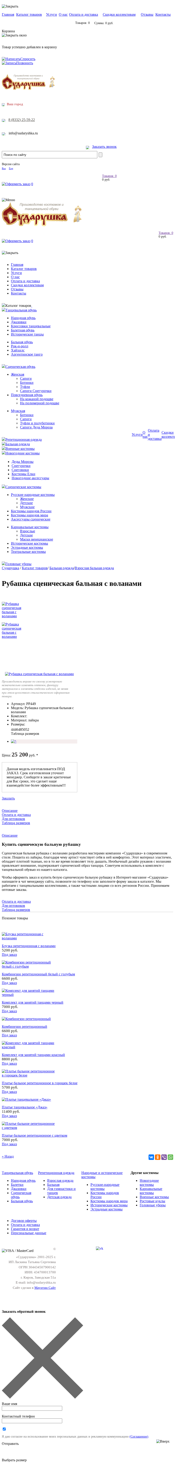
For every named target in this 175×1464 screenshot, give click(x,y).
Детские (26, 503)
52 (27, 729)
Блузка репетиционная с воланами (29, 946)
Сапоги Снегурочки (35, 391)
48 (20, 729)
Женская (17, 374)
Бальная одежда (17, 444)
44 (13, 729)
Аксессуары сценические (30, 519)
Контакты (163, 14)
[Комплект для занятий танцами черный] (29, 995)
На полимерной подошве (39, 403)
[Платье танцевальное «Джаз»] (26, 1099)
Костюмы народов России (31, 511)
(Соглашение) (138, 1436)
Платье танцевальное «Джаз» (24, 1107)
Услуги (51, 14)
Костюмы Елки (23, 474)
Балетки (17, 1185)
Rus (4, 168)
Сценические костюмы (23, 487)
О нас (63, 14)
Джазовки (18, 322)
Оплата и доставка (83, 14)
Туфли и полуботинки (37, 423)
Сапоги (26, 378)
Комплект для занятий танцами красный (33, 1055)
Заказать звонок (104, 147)
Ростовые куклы (152, 1201)
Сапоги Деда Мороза (36, 427)
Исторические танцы (27, 334)
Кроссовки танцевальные (31, 326)
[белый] (13, 741)
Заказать (8, 798)
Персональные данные (28, 1233)
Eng (11, 168)
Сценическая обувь (20, 367)
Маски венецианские (36, 539)
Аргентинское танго (27, 354)
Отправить (10, 1444)
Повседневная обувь (27, 395)
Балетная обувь (22, 330)
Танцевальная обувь (21, 310)
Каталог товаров (29, 14)
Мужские (27, 507)
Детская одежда (59, 1197)
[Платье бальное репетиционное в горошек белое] (29, 1075)
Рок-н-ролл (19, 346)
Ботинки (26, 383)
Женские (27, 499)
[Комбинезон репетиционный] (26, 1019)
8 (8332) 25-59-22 (21, 120)
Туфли (25, 387)
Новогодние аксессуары (30, 478)
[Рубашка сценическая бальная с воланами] (39, 674)
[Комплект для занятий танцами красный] (29, 1047)
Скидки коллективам (119, 14)
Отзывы (147, 14)
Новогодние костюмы (22, 453)
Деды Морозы (22, 462)
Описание (10, 811)
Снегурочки (21, 466)
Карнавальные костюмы (30, 527)
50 (24, 729)
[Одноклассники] (157, 1157)
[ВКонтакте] (151, 1157)
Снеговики (20, 470)
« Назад (8, 1156)
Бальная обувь (22, 342)
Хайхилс (18, 350)
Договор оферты (24, 1221)
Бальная (53, 1185)
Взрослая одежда (60, 1180)
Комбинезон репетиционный (24, 1026)
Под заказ (9, 954)
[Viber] (164, 1157)
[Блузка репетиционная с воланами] (29, 938)
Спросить (27, 59)
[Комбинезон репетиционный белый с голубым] (29, 966)
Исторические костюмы (29, 543)
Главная (8, 14)
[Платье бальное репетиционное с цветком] (29, 1128)
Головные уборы (18, 564)
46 (16, 729)
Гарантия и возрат (25, 1229)
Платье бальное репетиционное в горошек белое (39, 1083)
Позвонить (24, 63)
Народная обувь (23, 318)
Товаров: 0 (109, 176)
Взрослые (27, 531)
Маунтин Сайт (45, 1288)
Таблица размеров (25, 734)
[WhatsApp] (170, 1157)
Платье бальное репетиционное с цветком (34, 1135)
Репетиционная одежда (23, 439)
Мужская (18, 411)
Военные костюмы (20, 449)
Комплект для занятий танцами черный (32, 1002)
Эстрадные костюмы (27, 547)
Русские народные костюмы (33, 495)
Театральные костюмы (28, 552)
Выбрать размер (14, 1460)
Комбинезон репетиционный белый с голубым (38, 974)
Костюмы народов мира (29, 515)
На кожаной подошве (36, 399)
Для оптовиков (13, 819)
